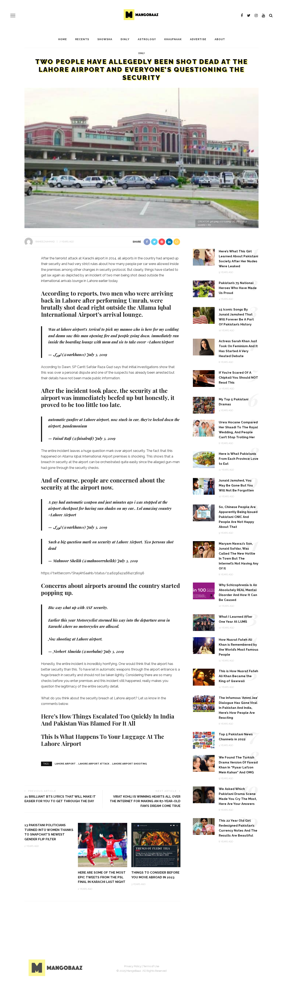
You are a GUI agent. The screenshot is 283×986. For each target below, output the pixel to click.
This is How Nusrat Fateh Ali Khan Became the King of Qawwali (238, 676)
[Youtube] (263, 15)
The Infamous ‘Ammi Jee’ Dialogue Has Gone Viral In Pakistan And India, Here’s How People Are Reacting (238, 708)
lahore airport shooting (129, 763)
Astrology (147, 39)
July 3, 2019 (97, 354)
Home (62, 39)
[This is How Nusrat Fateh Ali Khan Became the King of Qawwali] (204, 677)
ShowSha (104, 39)
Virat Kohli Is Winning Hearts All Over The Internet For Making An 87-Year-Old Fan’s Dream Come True (145, 801)
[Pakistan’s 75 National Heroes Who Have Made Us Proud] (204, 288)
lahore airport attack (93, 763)
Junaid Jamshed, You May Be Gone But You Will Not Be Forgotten (236, 485)
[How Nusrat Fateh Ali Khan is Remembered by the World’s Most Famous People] (204, 645)
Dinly (125, 39)
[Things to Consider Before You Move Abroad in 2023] (156, 845)
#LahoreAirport (160, 342)
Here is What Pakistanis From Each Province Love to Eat (238, 459)
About (220, 39)
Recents (82, 39)
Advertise (198, 39)
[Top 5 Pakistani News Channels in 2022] (204, 740)
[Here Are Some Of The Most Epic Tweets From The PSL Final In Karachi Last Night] (102, 845)
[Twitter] (249, 15)
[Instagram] (256, 15)
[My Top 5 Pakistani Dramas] (204, 405)
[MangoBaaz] (56, 968)
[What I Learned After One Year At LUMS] (204, 622)
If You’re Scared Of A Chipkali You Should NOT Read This (238, 377)
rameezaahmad (45, 241)
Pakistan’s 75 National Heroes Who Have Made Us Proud (238, 288)
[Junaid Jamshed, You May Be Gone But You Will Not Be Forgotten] (204, 486)
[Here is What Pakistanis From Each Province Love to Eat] (204, 459)
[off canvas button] (12, 15)
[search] (271, 15)
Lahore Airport (65, 763)
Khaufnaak (173, 39)
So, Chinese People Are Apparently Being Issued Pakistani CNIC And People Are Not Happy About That (238, 517)
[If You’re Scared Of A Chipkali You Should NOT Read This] (204, 378)
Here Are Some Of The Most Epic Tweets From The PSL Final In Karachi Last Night (102, 877)
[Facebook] (242, 15)
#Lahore (55, 514)
